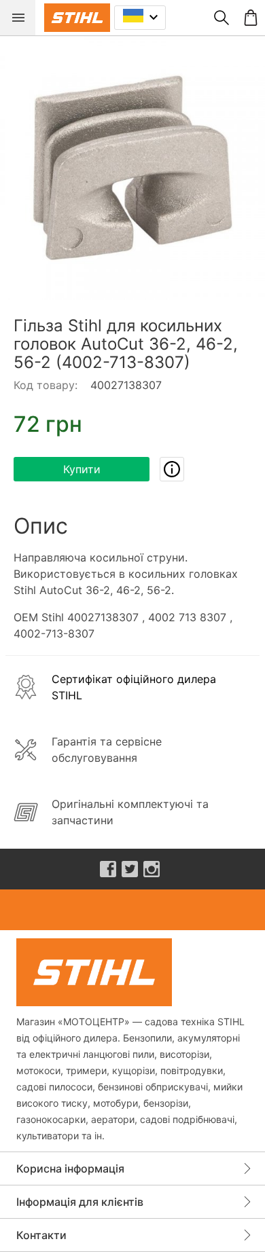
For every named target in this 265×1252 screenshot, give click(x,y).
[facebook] (108, 869)
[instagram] (151, 869)
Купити (82, 469)
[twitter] (130, 869)
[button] (132, 167)
